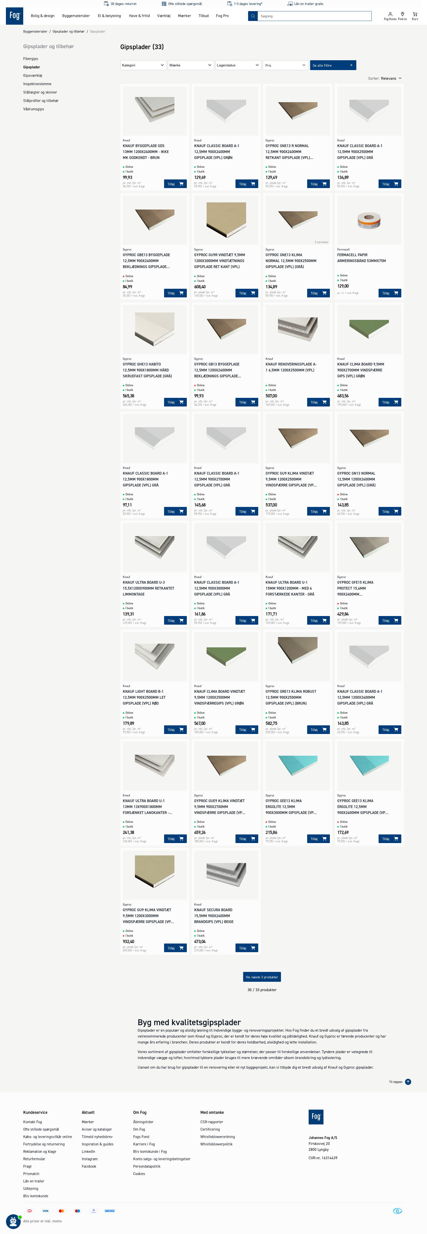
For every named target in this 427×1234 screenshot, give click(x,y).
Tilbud (204, 15)
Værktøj (164, 15)
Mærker (184, 15)
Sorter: (373, 78)
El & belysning (109, 15)
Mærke (175, 65)
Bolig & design (42, 15)
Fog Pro (222, 15)
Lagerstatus (226, 65)
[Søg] (253, 16)
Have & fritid (139, 15)
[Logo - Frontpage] (14, 16)
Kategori (128, 65)
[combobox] (314, 16)
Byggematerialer (76, 15)
